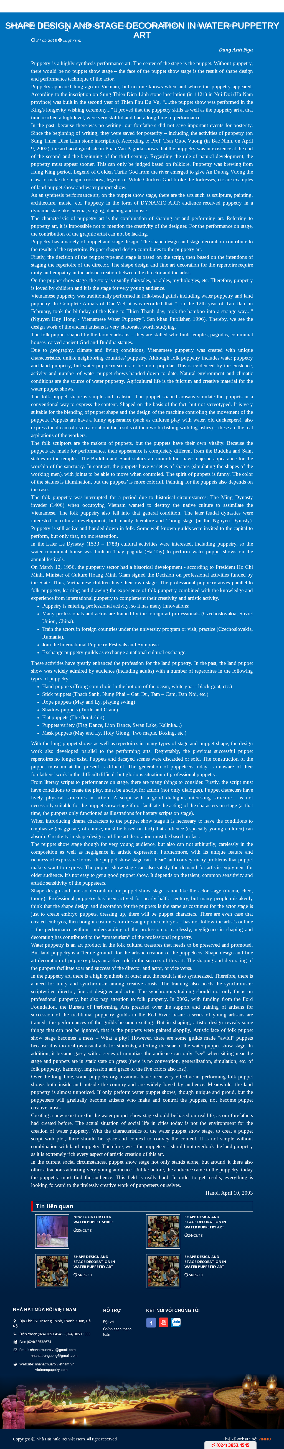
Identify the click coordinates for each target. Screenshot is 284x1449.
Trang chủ (22, 25)
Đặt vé (108, 1321)
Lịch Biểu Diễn (166, 25)
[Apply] (61, 29)
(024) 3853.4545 (232, 1445)
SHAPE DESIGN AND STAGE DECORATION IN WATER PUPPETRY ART (205, 1221)
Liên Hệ (232, 25)
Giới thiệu (59, 25)
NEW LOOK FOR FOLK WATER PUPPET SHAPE (93, 1219)
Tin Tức (203, 25)
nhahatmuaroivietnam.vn (54, 1364)
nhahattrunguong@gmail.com (54, 1355)
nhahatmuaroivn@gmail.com (53, 1349)
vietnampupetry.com (51, 1369)
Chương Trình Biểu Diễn (110, 25)
